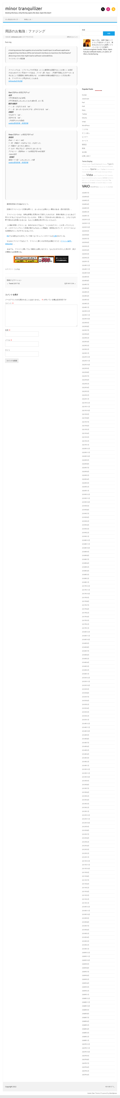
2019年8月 (85, 510)
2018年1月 (85, 582)
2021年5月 (85, 429)
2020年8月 (85, 464)
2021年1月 (85, 445)
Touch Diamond (96, 164)
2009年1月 (85, 994)
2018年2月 (85, 578)
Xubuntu (99, 178)
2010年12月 (86, 907)
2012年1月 (85, 857)
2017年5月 (85, 613)
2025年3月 (85, 254)
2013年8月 (85, 784)
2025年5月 (85, 246)
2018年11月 (86, 544)
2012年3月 (85, 849)
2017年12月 (86, 586)
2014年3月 (85, 758)
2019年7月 (85, 513)
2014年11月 (86, 727)
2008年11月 (86, 1002)
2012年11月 (86, 819)
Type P (95, 175)
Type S (89, 166)
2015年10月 (86, 685)
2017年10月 (86, 593)
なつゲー (85, 137)
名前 (7, 330)
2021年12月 (86, 403)
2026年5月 (85, 200)
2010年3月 (85, 941)
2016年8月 (85, 647)
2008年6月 (85, 1021)
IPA (8, 236)
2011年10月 (86, 868)
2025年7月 (85, 238)
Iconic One (91, 1093)
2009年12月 (86, 952)
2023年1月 (85, 353)
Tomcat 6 (87, 169)
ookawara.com (16, 37)
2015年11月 (86, 681)
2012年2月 (85, 853)
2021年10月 (86, 410)
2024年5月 (85, 292)
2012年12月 (86, 815)
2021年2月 (85, 441)
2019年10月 (86, 502)
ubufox (95, 178)
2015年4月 (85, 708)
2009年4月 (85, 983)
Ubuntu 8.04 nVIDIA (107, 166)
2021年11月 (86, 406)
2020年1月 (85, 490)
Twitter (84, 114)
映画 (83, 148)
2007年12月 (86, 1044)
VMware (104, 164)
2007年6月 (85, 1067)
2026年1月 (85, 216)
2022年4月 (85, 387)
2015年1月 (85, 719)
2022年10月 (86, 364)
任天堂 (110, 187)
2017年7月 (85, 605)
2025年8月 (85, 235)
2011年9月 (85, 872)
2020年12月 (86, 448)
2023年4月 (85, 341)
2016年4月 (85, 662)
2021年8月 (85, 418)
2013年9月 (85, 781)
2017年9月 (85, 597)
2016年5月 (85, 658)
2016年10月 (86, 639)
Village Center (86, 164)
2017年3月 (85, 620)
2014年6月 (85, 746)
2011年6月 (85, 884)
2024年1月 (85, 307)
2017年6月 (85, 609)
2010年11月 (86, 910)
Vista (89, 174)
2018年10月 (86, 548)
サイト (7, 350)
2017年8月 (85, 601)
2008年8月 (85, 1013)
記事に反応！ (86, 156)
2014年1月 (85, 765)
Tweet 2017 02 (13, 283)
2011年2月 (85, 899)
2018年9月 (85, 551)
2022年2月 (85, 395)
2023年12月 (86, 311)
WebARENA (89, 178)
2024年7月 (85, 284)
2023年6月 (85, 334)
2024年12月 (86, 265)
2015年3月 (85, 712)
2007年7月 (85, 1063)
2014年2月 (85, 761)
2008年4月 (85, 1029)
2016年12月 (86, 632)
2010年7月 (85, 926)
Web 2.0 (94, 180)
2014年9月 (85, 735)
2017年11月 (86, 590)
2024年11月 (86, 269)
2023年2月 (85, 349)
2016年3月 (85, 666)
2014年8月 (85, 739)
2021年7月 (85, 422)
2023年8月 (85, 326)
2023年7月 (85, 330)
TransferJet (100, 175)
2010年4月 (85, 937)
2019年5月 (85, 521)
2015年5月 (85, 704)
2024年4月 (85, 296)
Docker (84, 95)
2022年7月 (85, 376)
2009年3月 (85, 987)
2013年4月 (85, 800)
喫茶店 (84, 144)
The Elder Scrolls (96, 166)
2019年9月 (85, 506)
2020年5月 (85, 475)
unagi (84, 121)
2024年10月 (86, 273)
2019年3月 (85, 529)
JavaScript (85, 98)
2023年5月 (85, 338)
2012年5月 (85, 842)
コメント (9, 303)
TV (102, 180)
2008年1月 (85, 1040)
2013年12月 (86, 769)
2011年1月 (85, 903)
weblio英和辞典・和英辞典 (18, 123)
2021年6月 (85, 425)
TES (107, 187)
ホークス (85, 140)
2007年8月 (85, 1059)
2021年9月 (85, 414)
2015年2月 (85, 716)
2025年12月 (86, 219)
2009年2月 (85, 991)
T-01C (106, 175)
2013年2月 (85, 807)
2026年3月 (85, 208)
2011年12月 (86, 861)
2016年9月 (85, 643)
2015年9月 (85, 689)
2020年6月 (85, 471)
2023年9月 (85, 322)
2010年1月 (85, 949)
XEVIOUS (110, 178)
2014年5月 (85, 750)
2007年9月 (85, 1056)
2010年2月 (85, 945)
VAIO (86, 186)
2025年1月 (85, 261)
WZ (104, 180)
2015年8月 (85, 693)
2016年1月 (85, 674)
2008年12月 (86, 998)
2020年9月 (85, 460)
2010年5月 (85, 933)
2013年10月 (86, 777)
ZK (107, 169)
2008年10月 (86, 1006)
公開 (55, 236)
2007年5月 (85, 1071)
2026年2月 (85, 212)
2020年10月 (86, 456)
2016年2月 (85, 670)
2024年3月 (85, 299)
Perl (83, 102)
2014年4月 (85, 754)
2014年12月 (86, 723)
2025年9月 (85, 231)
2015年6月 (85, 700)
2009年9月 (85, 964)
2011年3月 (85, 895)
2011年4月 (85, 891)
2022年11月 (86, 361)
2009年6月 (85, 975)
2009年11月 (86, 956)
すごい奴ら (86, 133)
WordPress (86, 125)
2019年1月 (85, 536)
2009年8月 (85, 968)
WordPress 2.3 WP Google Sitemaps (97, 172)
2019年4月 (85, 525)
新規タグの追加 (107, 182)
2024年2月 (85, 303)
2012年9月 (85, 826)
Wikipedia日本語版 (15, 81)
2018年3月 (85, 574)
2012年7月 (85, 834)
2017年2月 (85, 624)
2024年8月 (85, 280)
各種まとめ (27, 19)
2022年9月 (85, 368)
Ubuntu (84, 118)
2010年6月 (85, 930)
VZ (96, 182)
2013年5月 (85, 796)
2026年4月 (85, 204)
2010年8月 (85, 922)
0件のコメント (72, 37)
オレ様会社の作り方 (11, 19)
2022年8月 (85, 372)
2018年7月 (85, 559)
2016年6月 (85, 655)
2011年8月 (85, 876)
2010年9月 (85, 918)
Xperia (93, 169)
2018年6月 (85, 563)
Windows (84, 166)
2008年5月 (85, 1025)
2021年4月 (85, 433)
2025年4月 (85, 250)
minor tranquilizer (23, 8)
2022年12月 (86, 357)
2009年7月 (85, 971)
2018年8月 (85, 555)
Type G (110, 164)
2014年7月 (85, 742)
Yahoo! (101, 187)
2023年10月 (86, 319)
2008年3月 (85, 1033)
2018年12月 (86, 540)
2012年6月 (85, 838)
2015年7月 (85, 697)
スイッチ (86, 180)
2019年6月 (85, 517)
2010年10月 (86, 914)
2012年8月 (85, 830)
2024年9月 (85, 277)
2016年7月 (85, 651)
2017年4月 (85, 616)
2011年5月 (85, 887)
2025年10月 (86, 227)
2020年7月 (85, 467)
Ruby (83, 110)
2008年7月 (85, 1017)
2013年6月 (85, 792)
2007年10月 (86, 1052)
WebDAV (100, 182)
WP (83, 180)
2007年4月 (85, 1074)
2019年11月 (86, 498)
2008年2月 (85, 1036)
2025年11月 (86, 223)
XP (90, 180)
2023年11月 (86, 315)
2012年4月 (85, 845)
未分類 (84, 152)
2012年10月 (86, 823)
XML (106, 180)
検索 (83, 30)
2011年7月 (85, 880)
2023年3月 (85, 345)
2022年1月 (85, 399)
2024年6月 (85, 288)
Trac (83, 169)
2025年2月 (85, 257)
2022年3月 (85, 391)
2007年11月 (86, 1048)
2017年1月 (85, 628)
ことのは (17, 269)
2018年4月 (85, 571)
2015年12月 (86, 677)
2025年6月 (85, 242)
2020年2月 (85, 487)
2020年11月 (86, 452)
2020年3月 (85, 483)
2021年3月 (85, 437)
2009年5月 (85, 979)
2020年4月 (85, 479)
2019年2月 (85, 532)
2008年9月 (85, 1010)
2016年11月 (86, 636)
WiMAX (105, 178)
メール (8, 340)
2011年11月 (86, 865)
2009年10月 (86, 960)
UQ (104, 187)
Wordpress (113, 1093)
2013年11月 (86, 773)
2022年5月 (85, 384)
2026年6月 (85, 196)
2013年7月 (85, 788)
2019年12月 (86, 494)
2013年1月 (85, 811)
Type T (98, 169)
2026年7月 (85, 193)
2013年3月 (85, 803)
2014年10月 (86, 731)
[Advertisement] (41, 180)
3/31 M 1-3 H (70, 283)
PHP (83, 106)
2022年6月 (85, 380)
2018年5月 (85, 567)
